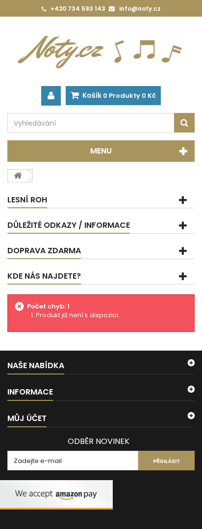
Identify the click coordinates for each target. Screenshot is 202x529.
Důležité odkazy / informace (68, 225)
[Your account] (51, 96)
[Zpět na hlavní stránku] (17, 176)
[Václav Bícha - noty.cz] (101, 51)
